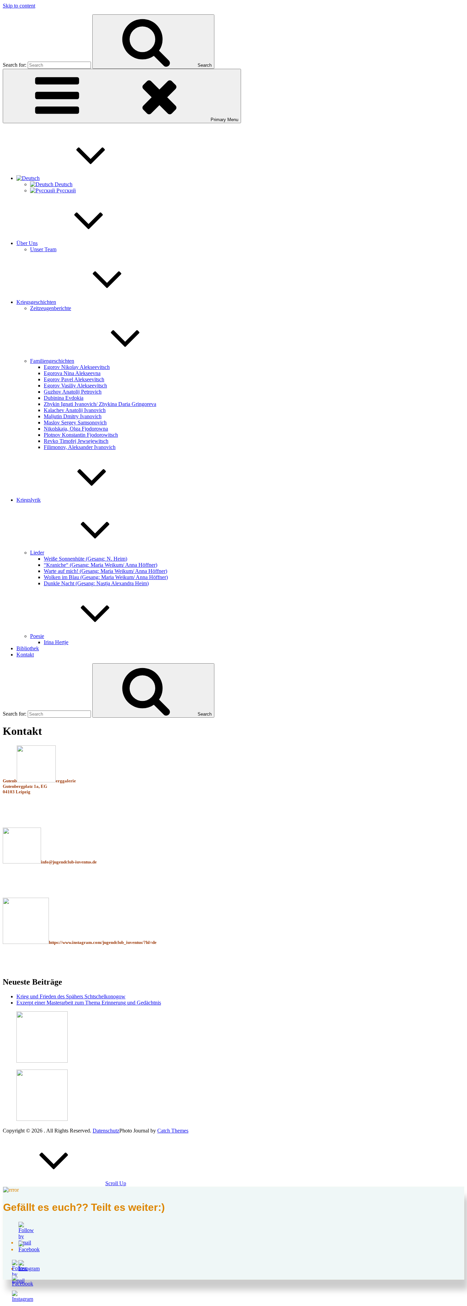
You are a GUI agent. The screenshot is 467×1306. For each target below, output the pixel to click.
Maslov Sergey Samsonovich (75, 422)
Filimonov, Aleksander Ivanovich (80, 447)
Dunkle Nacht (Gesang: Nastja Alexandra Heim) (96, 583)
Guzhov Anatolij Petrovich (73, 392)
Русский (65, 190)
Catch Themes (172, 1131)
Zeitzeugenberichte (50, 308)
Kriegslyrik (28, 500)
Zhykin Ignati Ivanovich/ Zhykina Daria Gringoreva (100, 404)
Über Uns (27, 243)
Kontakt (25, 654)
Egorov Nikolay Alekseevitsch (77, 367)
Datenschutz (106, 1131)
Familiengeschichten (52, 361)
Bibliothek (27, 648)
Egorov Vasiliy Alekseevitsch (75, 385)
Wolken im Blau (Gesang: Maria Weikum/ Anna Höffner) (106, 577)
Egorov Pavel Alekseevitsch (74, 379)
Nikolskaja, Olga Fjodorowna (76, 429)
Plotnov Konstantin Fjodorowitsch (81, 435)
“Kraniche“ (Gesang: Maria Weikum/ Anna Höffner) (100, 565)
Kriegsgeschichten (36, 302)
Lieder (37, 552)
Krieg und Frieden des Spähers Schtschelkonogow (70, 996)
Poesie (37, 636)
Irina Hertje (56, 642)
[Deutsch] (79, 178)
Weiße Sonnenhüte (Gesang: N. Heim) (85, 559)
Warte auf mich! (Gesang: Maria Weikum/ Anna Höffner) (105, 571)
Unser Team (43, 249)
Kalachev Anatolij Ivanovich (75, 410)
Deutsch (62, 184)
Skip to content (19, 6)
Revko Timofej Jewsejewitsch (76, 441)
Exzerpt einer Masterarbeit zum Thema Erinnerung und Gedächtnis (88, 1003)
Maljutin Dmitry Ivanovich (73, 416)
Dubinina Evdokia (63, 398)
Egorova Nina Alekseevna (72, 373)
